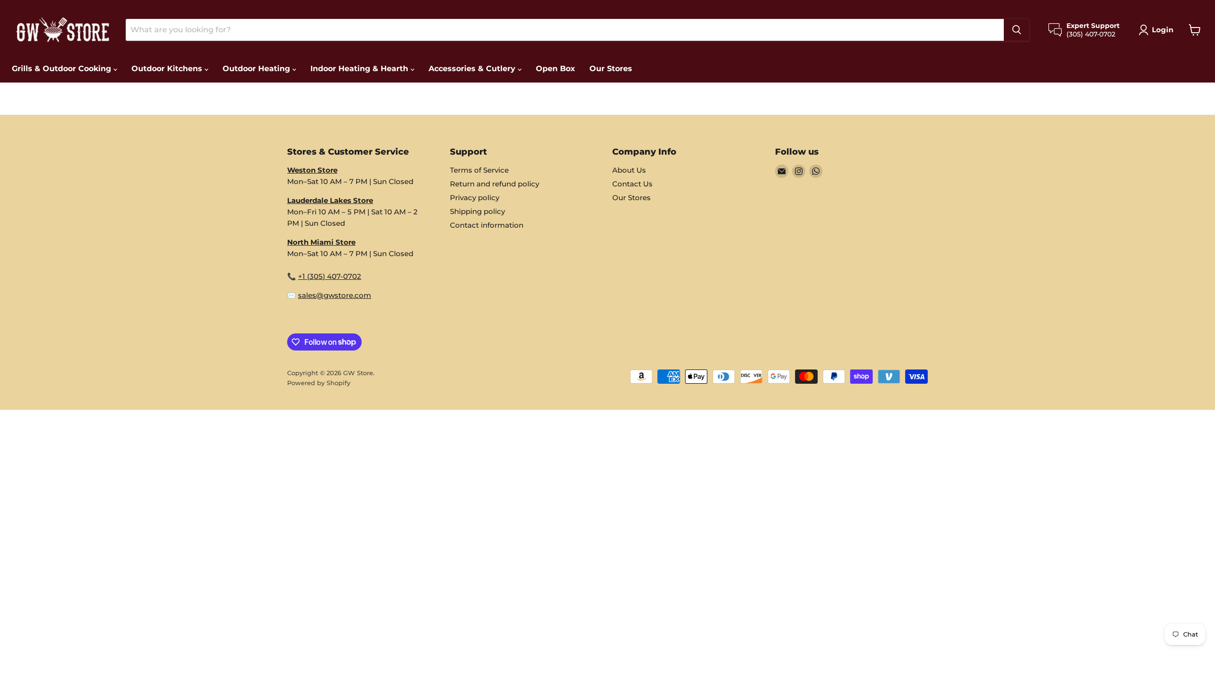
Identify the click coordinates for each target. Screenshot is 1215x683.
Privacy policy (474, 197)
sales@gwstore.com (334, 295)
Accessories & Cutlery (473, 68)
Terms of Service (479, 170)
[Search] (1016, 30)
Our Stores (610, 68)
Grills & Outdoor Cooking (62, 68)
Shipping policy (477, 211)
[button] (1158, 30)
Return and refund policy (494, 183)
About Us (629, 170)
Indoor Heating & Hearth (360, 68)
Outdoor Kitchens (168, 68)
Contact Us (632, 183)
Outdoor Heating (257, 68)
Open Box (555, 68)
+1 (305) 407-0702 (329, 276)
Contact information (486, 225)
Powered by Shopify (318, 383)
